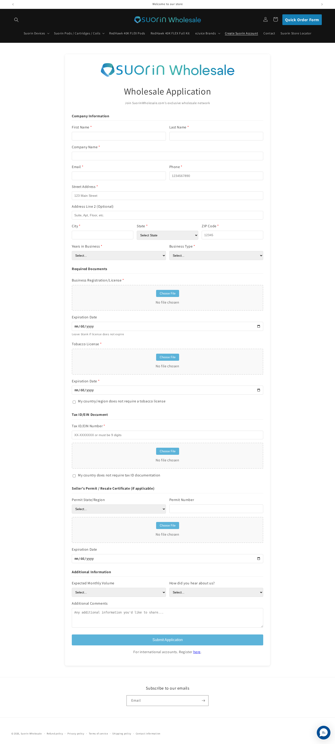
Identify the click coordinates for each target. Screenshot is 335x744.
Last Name (179, 127)
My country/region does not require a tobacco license (121, 401)
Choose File (167, 293)
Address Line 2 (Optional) (93, 206)
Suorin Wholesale (31, 733)
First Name (82, 127)
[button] (16, 20)
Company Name (86, 147)
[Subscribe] (203, 700)
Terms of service (98, 733)
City (76, 226)
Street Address (85, 186)
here (197, 651)
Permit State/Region (88, 499)
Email (77, 166)
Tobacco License (87, 344)
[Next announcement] (322, 4)
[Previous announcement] (13, 4)
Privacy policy (75, 733)
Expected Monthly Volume (93, 583)
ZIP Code (210, 226)
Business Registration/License (98, 280)
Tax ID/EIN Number (88, 426)
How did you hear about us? (192, 583)
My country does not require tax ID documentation (119, 475)
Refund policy (55, 733)
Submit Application (167, 640)
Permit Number (181, 499)
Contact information (148, 733)
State (142, 226)
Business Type (182, 246)
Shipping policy (121, 733)
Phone (176, 166)
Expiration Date (84, 317)
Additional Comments (90, 603)
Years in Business (87, 246)
